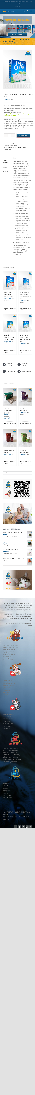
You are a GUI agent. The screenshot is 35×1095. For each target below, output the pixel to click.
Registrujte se (6, 786)
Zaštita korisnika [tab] (5, 166)
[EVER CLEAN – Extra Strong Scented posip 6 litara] (25, 323)
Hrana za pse (6, 682)
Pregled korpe (6, 790)
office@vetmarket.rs (25, 3)
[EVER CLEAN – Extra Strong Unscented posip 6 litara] (25, 280)
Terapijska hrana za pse (9, 683)
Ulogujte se (5, 788)
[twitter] (23, 826)
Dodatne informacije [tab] (5, 161)
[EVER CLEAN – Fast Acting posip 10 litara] (10, 280)
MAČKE (10, 147)
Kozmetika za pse (7, 689)
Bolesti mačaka (7, 726)
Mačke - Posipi (13, 145)
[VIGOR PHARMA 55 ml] (10, 438)
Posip (9, 149)
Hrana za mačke (7, 716)
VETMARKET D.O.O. (7, 819)
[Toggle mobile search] (28, 11)
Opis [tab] (4, 157)
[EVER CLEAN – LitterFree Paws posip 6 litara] (10, 323)
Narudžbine (5, 792)
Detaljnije (13, 308)
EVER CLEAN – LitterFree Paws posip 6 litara (9, 337)
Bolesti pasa (6, 692)
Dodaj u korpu (23, 135)
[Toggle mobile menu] (31, 11)
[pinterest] (30, 826)
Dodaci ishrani (6, 687)
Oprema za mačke (7, 725)
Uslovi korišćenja (7, 795)
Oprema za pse (6, 690)
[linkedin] (27, 826)
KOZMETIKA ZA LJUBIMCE (19, 147)
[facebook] (15, 826)
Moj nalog (5, 785)
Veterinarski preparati (8, 685)
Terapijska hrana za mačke (9, 718)
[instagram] (19, 826)
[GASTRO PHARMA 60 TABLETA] (10, 397)
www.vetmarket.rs (10, 654)
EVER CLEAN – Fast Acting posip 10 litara (8, 294)
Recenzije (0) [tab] (6, 171)
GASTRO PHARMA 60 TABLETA (8, 411)
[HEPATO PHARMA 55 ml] (25, 397)
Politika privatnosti (7, 797)
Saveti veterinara (7, 694)
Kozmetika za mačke (8, 723)
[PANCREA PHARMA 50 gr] (25, 438)
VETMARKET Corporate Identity (22, 818)
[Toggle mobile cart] (24, 11)
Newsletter (5, 793)
